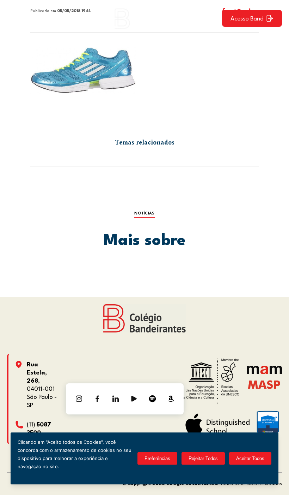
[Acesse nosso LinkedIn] (116, 399)
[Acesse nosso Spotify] (152, 399)
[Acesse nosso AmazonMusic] (171, 399)
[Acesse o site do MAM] (264, 373)
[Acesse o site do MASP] (264, 385)
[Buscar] (210, 18)
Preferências (157, 458)
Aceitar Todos (250, 458)
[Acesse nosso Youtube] (134, 399)
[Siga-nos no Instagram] (79, 399)
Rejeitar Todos (203, 458)
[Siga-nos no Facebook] (97, 399)
